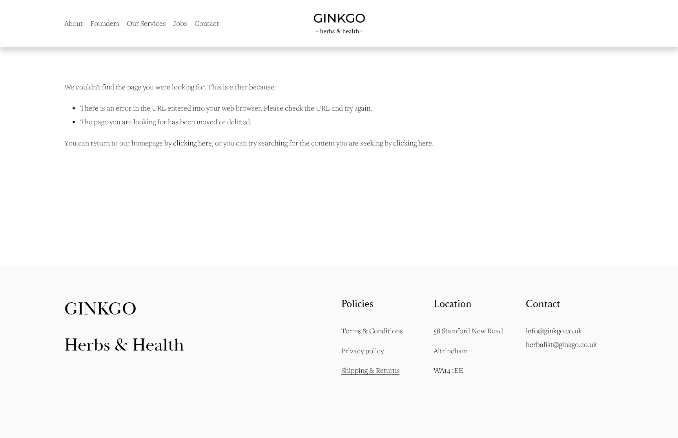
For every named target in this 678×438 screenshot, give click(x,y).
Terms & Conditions (372, 330)
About (73, 23)
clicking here (192, 142)
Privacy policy (362, 350)
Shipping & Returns (370, 370)
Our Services (146, 23)
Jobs (180, 23)
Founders (104, 23)
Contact (207, 23)
